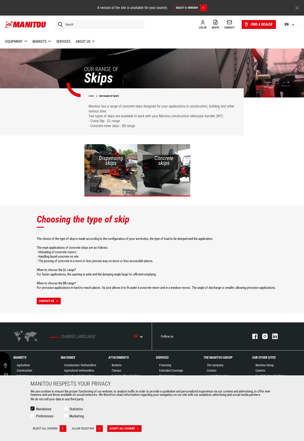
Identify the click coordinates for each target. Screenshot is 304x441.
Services (162, 358)
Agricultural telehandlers (79, 370)
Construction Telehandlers (80, 365)
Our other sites (264, 358)
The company (215, 365)
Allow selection (83, 428)
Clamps (116, 370)
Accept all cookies (122, 428)
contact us (46, 301)
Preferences (44, 416)
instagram (263, 336)
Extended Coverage (171, 370)
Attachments (118, 358)
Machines (68, 358)
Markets (19, 358)
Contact (211, 370)
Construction (24, 370)
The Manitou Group (217, 358)
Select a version (187, 7)
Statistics (76, 409)
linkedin (273, 336)
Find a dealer (261, 24)
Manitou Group (264, 365)
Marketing (76, 416)
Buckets (117, 365)
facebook (253, 336)
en (136, 336)
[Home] (26, 24)
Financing (165, 365)
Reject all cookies (45, 428)
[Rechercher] (59, 24)
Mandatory (43, 409)
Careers (260, 370)
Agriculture (23, 365)
